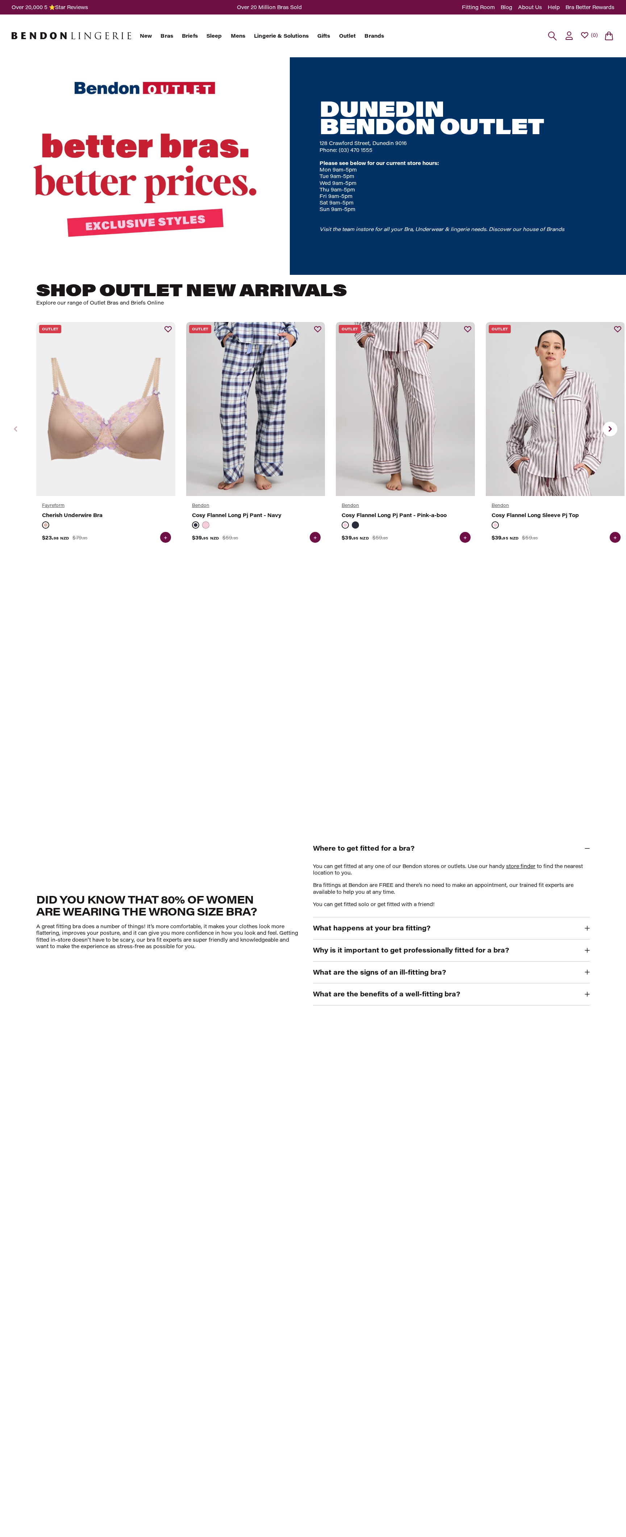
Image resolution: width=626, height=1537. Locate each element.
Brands (374, 36)
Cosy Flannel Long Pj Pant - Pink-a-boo (394, 515)
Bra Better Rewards (590, 7)
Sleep (214, 36)
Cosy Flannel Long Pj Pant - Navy (236, 515)
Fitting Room (478, 7)
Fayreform (53, 505)
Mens (238, 36)
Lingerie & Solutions (281, 36)
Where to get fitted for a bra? (363, 848)
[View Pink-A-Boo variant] (205, 525)
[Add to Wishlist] (168, 329)
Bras (166, 36)
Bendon (200, 505)
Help (554, 7)
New (146, 36)
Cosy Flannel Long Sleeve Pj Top (535, 515)
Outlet (347, 36)
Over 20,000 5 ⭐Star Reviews (50, 7)
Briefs (190, 36)
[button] (610, 429)
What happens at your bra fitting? (371, 928)
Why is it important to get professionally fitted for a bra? (411, 950)
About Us (530, 7)
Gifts (323, 36)
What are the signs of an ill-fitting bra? (379, 972)
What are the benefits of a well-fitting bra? (386, 993)
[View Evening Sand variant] (45, 525)
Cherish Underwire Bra (72, 515)
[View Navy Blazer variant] (195, 525)
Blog (506, 7)
